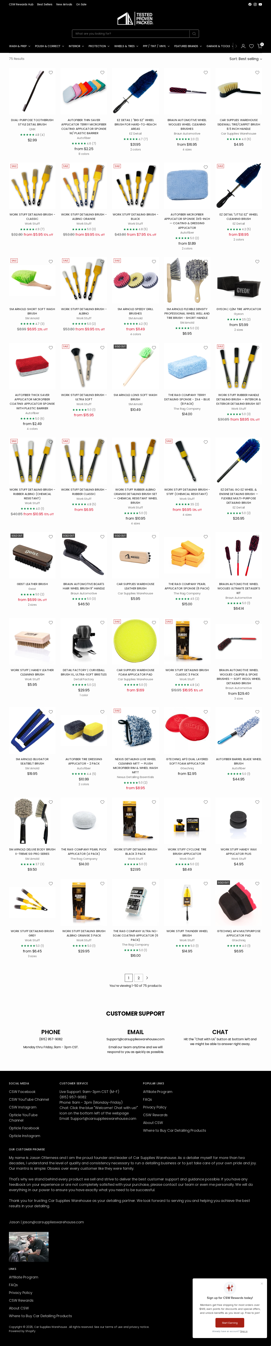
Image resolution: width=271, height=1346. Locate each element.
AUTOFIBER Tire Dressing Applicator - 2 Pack (83, 761)
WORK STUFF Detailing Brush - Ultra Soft (84, 397)
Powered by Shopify (22, 1331)
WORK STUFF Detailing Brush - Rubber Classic (84, 491)
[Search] (194, 33)
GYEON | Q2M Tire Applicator (238, 309)
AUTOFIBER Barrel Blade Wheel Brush (238, 761)
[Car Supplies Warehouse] (135, 17)
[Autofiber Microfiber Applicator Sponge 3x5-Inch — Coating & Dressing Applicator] (187, 185)
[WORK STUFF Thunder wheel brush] (187, 902)
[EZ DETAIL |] (135, 91)
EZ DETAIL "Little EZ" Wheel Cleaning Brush (239, 216)
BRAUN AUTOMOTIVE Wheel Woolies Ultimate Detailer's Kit (238, 588)
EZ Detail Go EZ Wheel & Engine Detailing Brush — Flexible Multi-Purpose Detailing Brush (238, 496)
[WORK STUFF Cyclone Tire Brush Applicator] (187, 820)
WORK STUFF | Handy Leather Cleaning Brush (32, 672)
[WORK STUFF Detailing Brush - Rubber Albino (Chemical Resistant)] (32, 460)
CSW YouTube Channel (29, 1099)
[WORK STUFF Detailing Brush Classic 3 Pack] (187, 641)
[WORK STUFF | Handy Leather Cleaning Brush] (32, 641)
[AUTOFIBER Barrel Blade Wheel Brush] (238, 730)
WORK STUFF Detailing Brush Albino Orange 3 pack (84, 933)
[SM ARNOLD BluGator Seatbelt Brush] (32, 730)
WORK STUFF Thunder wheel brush (187, 933)
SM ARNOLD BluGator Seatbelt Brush (32, 761)
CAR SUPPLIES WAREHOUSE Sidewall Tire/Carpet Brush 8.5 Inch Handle (238, 124)
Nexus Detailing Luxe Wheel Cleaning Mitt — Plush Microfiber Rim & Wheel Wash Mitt (135, 765)
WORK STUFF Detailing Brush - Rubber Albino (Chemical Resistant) (32, 493)
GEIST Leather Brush (32, 584)
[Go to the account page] (243, 46)
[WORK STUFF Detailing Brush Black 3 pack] (135, 820)
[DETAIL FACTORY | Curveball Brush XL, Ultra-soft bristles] (84, 641)
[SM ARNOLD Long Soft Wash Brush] (135, 366)
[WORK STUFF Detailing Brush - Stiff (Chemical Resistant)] (187, 460)
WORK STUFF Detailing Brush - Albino (84, 311)
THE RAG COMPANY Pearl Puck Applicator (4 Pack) (84, 851)
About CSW (153, 1122)
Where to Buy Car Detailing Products (174, 1130)
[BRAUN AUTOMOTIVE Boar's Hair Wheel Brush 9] (84, 555)
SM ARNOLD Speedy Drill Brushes (135, 311)
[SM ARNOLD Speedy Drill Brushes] (135, 280)
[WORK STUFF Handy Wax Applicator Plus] (238, 820)
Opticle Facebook (24, 1128)
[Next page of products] (147, 978)
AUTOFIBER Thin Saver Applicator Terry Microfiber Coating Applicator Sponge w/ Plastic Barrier (84, 126)
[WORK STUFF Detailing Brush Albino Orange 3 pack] (84, 902)
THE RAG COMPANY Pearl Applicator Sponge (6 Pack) (187, 586)
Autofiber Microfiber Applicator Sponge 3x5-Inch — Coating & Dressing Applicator (187, 221)
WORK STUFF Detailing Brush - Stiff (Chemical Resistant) (187, 491)
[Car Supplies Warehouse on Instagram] (255, 4)
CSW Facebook (22, 1091)
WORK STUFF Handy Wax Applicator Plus (239, 851)
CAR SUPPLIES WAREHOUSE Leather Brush (136, 586)
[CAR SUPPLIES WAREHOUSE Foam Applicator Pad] (135, 641)
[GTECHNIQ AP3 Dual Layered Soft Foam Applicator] (187, 730)
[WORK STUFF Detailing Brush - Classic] (32, 185)
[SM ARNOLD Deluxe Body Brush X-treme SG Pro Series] (32, 820)
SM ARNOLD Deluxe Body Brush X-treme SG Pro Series (32, 851)
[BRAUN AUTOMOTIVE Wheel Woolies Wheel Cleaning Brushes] (187, 91)
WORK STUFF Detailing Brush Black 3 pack (135, 851)
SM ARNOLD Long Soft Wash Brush (135, 397)
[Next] (236, 46)
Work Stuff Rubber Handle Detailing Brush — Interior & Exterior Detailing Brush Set (238, 399)
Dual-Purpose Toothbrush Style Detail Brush (32, 122)
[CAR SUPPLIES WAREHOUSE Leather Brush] (135, 555)
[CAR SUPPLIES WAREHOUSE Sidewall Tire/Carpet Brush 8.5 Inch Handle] (238, 91)
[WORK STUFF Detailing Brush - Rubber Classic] (84, 460)
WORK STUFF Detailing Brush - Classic (32, 216)
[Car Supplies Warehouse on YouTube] (260, 4)
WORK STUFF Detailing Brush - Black (135, 216)
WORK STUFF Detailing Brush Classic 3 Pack (187, 672)
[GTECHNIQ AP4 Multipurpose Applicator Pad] (238, 902)
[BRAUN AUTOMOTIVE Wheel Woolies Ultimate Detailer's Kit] (238, 555)
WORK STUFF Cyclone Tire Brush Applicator (187, 851)
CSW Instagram (23, 1107)
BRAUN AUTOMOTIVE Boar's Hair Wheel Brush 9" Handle (84, 586)
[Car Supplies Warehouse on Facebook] (250, 4)
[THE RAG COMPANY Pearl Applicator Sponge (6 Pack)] (187, 555)
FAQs (147, 1099)
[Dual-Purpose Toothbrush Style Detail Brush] (32, 91)
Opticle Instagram (24, 1135)
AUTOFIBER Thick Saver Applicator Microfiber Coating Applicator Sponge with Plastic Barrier (32, 401)
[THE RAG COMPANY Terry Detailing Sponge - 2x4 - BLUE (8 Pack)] (187, 366)
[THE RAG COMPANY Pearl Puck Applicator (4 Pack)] (84, 820)
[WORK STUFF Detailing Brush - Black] (135, 185)
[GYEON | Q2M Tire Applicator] (238, 280)
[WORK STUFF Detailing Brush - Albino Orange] (84, 185)
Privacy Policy (154, 1107)
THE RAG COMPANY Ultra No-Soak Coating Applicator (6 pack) (135, 935)
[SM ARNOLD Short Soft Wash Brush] (32, 280)
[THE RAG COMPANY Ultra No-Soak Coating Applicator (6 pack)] (135, 902)
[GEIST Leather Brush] (32, 555)
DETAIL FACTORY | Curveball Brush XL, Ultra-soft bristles (84, 672)
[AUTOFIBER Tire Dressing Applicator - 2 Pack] (84, 730)
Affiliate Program (157, 1091)
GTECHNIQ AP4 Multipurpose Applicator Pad (239, 933)
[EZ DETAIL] (238, 185)
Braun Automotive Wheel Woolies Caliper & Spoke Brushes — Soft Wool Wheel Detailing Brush (239, 676)
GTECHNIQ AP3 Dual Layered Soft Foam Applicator (187, 761)
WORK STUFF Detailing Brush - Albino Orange (84, 216)
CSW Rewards (155, 1114)
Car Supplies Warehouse (51, 1327)
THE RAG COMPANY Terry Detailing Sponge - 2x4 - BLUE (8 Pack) (187, 399)
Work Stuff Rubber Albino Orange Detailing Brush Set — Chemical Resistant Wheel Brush (135, 496)
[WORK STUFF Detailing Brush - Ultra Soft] (84, 366)
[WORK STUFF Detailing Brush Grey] (32, 902)
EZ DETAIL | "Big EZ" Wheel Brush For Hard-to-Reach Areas (135, 124)
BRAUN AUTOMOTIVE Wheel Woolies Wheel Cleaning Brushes (187, 124)
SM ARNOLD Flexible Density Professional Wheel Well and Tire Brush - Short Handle (187, 313)
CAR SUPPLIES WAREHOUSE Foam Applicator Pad (136, 672)
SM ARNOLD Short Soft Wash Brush (32, 311)
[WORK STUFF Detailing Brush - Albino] (84, 280)
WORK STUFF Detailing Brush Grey (32, 933)
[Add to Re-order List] (51, 72)
